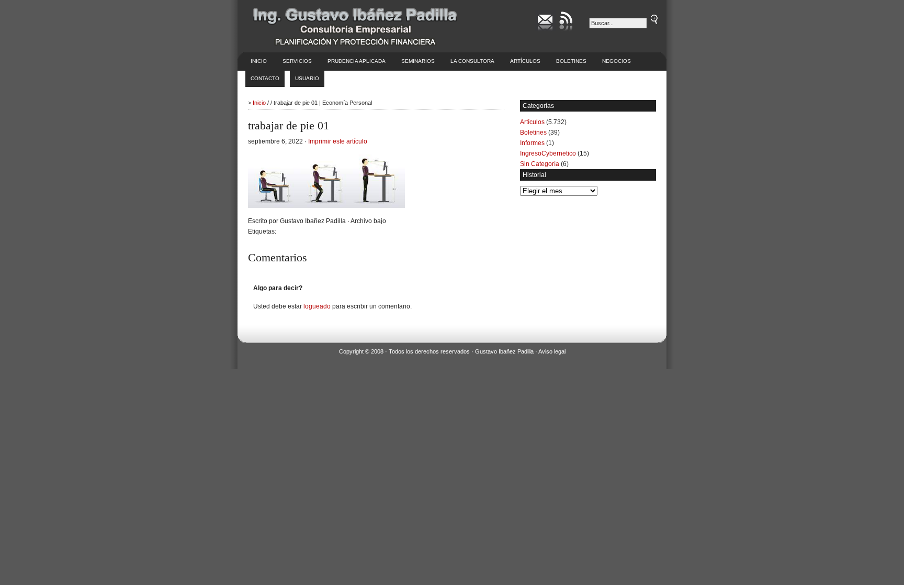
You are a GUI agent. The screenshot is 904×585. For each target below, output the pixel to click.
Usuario (307, 78)
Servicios (297, 61)
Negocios (616, 61)
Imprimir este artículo (337, 141)
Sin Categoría (539, 164)
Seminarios (418, 61)
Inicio (259, 61)
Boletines (571, 61)
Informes (532, 143)
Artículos (525, 61)
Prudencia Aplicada (356, 61)
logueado (317, 306)
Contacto (265, 78)
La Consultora (472, 61)
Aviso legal (552, 351)
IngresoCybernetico (548, 153)
